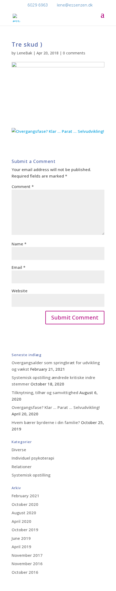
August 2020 (24, 512)
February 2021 (25, 495)
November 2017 (27, 555)
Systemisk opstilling (31, 475)
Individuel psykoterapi (33, 458)
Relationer (22, 466)
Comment (23, 186)
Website (20, 290)
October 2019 (25, 529)
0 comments (74, 52)
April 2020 (21, 521)
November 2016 (27, 563)
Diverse (19, 449)
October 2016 (25, 572)
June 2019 (21, 538)
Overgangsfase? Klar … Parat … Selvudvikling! (56, 407)
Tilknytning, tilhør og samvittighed (45, 392)
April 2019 (21, 546)
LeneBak (24, 52)
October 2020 (25, 504)
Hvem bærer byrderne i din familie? (46, 422)
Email (18, 267)
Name (19, 243)
